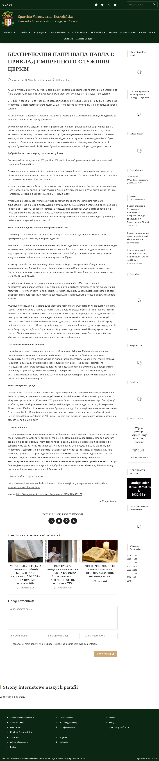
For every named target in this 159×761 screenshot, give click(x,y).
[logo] (8, 19)
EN (10, 4)
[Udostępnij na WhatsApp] (74, 521)
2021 (129, 573)
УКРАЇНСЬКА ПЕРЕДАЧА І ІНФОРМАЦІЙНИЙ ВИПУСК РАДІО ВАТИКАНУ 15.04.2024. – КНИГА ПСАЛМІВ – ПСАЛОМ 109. (25, 574)
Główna (8, 32)
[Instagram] (108, 4)
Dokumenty (78, 32)
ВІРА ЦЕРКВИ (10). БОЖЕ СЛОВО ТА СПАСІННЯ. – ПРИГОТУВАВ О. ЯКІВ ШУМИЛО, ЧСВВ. (100, 571)
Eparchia (22, 32)
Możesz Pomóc (84, 38)
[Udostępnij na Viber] (66, 521)
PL (3, 4)
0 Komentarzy (64, 80)
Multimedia (97, 32)
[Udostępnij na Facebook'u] (59, 521)
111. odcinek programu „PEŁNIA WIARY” (137, 181)
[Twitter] (102, 4)
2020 (129, 577)
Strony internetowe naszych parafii (40, 687)
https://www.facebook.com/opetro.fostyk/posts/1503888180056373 (49, 494)
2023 (129, 566)
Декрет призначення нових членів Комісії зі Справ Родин (138, 236)
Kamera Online (147, 32)
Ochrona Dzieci (128, 32)
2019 (129, 580)
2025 (129, 558)
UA (6, 4)
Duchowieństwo (58, 32)
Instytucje (38, 32)
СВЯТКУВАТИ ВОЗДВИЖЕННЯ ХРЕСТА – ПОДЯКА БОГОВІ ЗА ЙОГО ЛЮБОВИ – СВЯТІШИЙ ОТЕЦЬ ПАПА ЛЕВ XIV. (62, 574)
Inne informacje (43, 80)
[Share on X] (51, 521)
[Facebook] (96, 4)
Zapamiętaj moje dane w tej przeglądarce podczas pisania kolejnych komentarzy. (55, 643)
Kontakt (113, 32)
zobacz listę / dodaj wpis (139, 450)
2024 (129, 562)
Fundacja (68, 38)
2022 (129, 569)
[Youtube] (115, 4)
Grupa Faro (152, 758)
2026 (129, 555)
